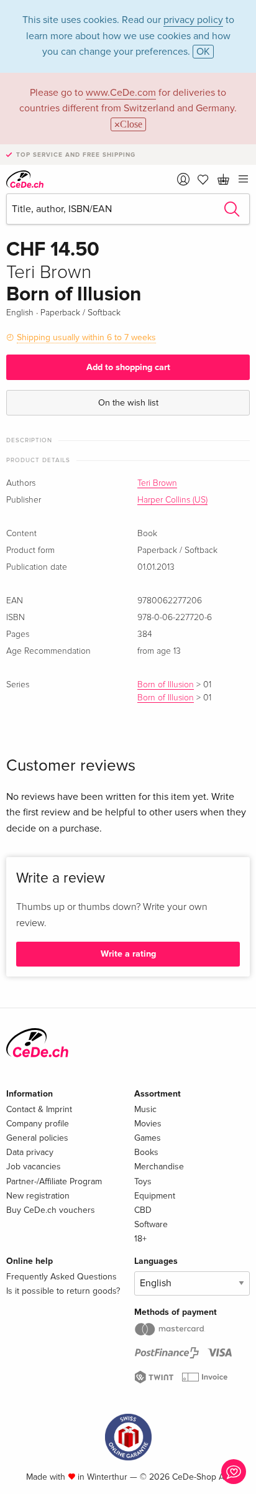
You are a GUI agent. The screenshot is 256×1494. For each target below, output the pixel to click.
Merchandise (159, 1166)
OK (203, 51)
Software (151, 1224)
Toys (143, 1181)
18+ (140, 1238)
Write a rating (128, 954)
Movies (148, 1123)
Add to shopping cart (128, 367)
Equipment (154, 1195)
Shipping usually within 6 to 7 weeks (86, 337)
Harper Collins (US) (172, 500)
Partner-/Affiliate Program (54, 1181)
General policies (37, 1138)
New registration (38, 1195)
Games (147, 1138)
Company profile (37, 1123)
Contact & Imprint (39, 1109)
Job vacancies (33, 1166)
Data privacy (29, 1152)
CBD (143, 1210)
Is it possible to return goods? (63, 1291)
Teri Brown (157, 483)
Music (145, 1109)
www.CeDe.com (121, 92)
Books (146, 1152)
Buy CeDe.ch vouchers (50, 1210)
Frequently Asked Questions (61, 1276)
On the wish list (128, 402)
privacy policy (193, 20)
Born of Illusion (165, 684)
